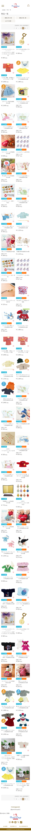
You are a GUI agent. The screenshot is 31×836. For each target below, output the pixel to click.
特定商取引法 (13, 826)
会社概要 (5, 826)
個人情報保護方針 (23, 826)
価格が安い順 (8, 17)
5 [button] (25, 28)
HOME (3, 9)
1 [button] (16, 28)
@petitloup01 (15, 809)
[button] (14, 28)
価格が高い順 (22, 17)
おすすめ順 (8, 21)
